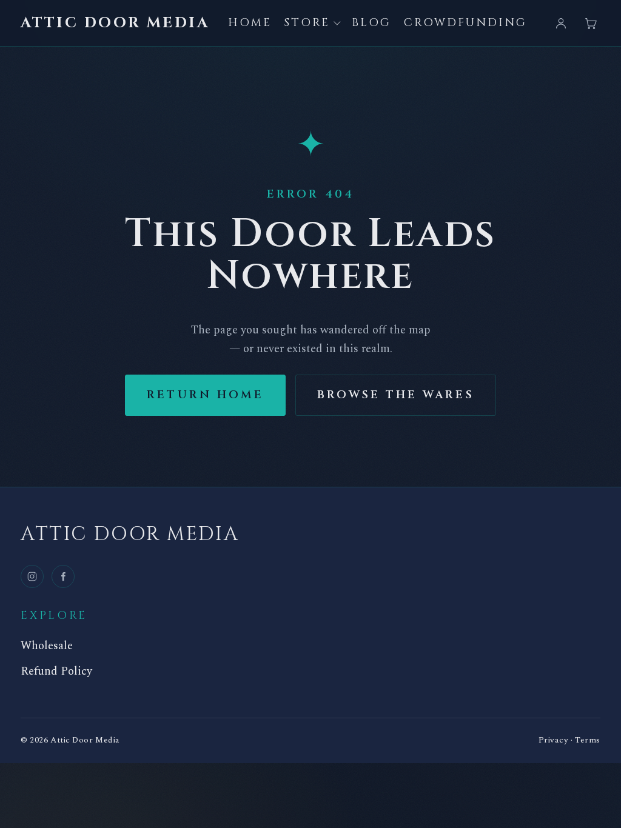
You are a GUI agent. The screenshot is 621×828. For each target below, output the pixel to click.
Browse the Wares (395, 394)
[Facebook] (63, 576)
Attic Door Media (115, 23)
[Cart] (590, 23)
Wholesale (47, 646)
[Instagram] (32, 576)
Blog (371, 22)
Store (307, 22)
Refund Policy (56, 671)
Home (250, 22)
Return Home (205, 394)
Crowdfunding (465, 22)
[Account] (561, 23)
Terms (587, 740)
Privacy (554, 740)
